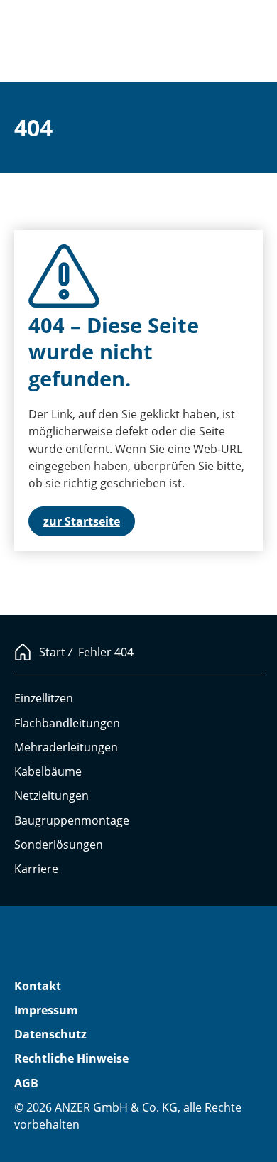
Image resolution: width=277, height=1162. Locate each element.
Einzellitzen (43, 698)
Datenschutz (50, 1034)
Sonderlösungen (58, 844)
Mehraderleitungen (66, 747)
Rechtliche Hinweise (71, 1058)
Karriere (36, 868)
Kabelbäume (48, 771)
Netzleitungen (51, 795)
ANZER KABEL (65, 949)
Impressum (46, 1010)
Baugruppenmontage (71, 820)
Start (52, 652)
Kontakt (37, 986)
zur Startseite (81, 521)
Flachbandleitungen (67, 723)
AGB (26, 1083)
